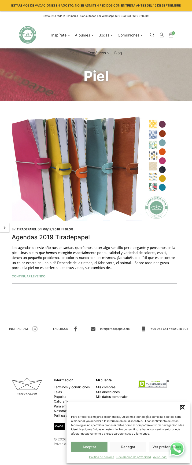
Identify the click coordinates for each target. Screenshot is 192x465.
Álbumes (82, 35)
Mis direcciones (108, 392)
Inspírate (58, 35)
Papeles (60, 397)
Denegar (128, 447)
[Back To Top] (8, 456)
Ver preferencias (166, 447)
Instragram (18, 329)
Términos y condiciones (72, 387)
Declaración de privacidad (133, 457)
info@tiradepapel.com (115, 329)
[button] (182, 407)
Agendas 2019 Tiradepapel (51, 237)
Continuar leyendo (28, 276)
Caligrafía (61, 401)
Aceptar (89, 447)
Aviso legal (160, 457)
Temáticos (97, 53)
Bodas (104, 35)
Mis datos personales (112, 397)
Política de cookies (101, 457)
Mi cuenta (104, 380)
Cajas (74, 53)
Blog (118, 53)
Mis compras (105, 387)
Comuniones (128, 35)
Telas (58, 392)
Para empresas (65, 406)
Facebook (60, 329)
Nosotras (61, 411)
